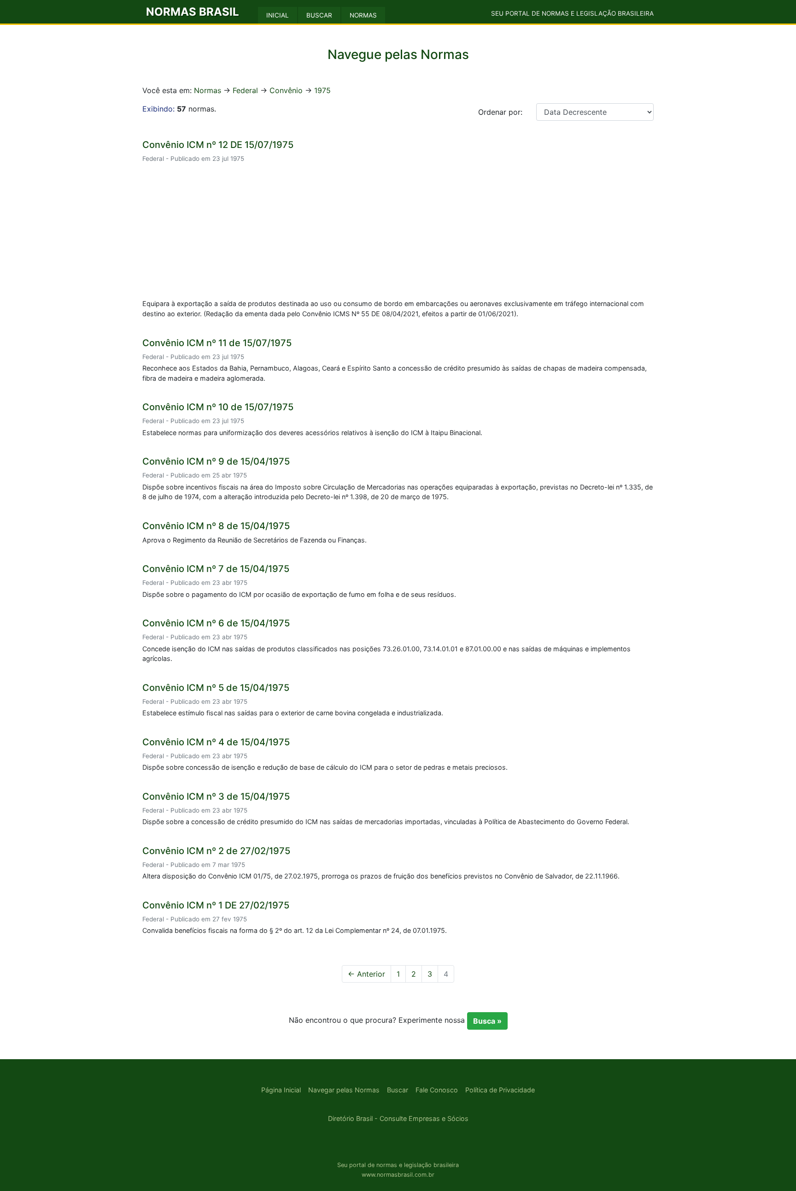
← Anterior (366, 974)
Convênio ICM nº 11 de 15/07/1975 (217, 342)
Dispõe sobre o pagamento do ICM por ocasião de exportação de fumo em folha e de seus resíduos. (299, 594)
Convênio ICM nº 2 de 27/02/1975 (216, 850)
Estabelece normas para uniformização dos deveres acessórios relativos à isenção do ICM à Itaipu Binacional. (312, 432)
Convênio (286, 90)
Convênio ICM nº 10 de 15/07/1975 (217, 407)
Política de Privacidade (500, 1090)
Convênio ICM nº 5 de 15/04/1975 (215, 687)
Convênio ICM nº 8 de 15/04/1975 (216, 525)
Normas (207, 90)
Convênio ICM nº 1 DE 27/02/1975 (215, 905)
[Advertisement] (398, 232)
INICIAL (277, 15)
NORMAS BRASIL (192, 11)
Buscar (397, 1090)
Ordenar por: (500, 112)
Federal (245, 90)
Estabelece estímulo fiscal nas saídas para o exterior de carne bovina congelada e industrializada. (292, 713)
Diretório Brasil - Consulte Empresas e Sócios (398, 1118)
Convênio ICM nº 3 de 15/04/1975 (216, 796)
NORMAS (363, 15)
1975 (322, 90)
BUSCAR (319, 15)
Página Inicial (281, 1090)
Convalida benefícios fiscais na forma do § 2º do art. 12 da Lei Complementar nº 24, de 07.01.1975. (294, 930)
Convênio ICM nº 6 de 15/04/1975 (216, 623)
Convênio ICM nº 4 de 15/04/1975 (216, 742)
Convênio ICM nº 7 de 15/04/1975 (215, 568)
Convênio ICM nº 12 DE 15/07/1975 (217, 144)
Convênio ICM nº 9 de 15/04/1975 (216, 461)
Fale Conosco (437, 1090)
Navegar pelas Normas (344, 1090)
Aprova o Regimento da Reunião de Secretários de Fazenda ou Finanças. (254, 540)
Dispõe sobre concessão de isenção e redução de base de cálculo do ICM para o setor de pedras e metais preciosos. (325, 767)
